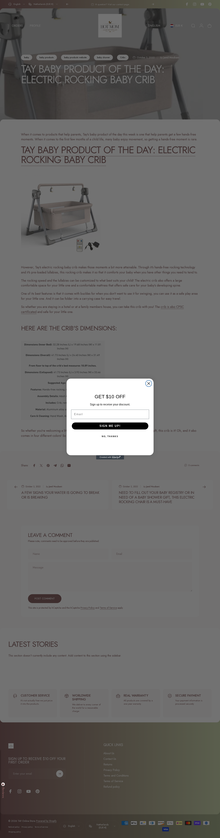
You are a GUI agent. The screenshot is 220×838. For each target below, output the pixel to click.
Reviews (3, 792)
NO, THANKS (110, 436)
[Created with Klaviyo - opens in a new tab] (110, 457)
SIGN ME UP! (110, 425)
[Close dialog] (149, 383)
